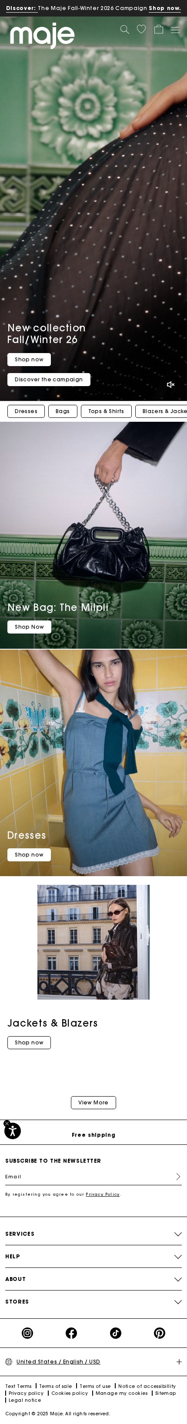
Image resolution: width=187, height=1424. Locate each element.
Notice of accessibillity (147, 1386)
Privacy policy (26, 1393)
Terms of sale (55, 1386)
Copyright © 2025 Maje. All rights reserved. (57, 1414)
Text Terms (18, 1386)
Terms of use (95, 1386)
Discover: (22, 8)
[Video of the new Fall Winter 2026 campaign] (93, 209)
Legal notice (25, 1400)
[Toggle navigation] (174, 29)
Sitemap (165, 1393)
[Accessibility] (12, 1131)
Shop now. (165, 8)
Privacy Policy (103, 1194)
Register (175, 1176)
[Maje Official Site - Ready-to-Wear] (42, 35)
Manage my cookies (122, 1393)
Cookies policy (69, 1393)
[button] (141, 29)
